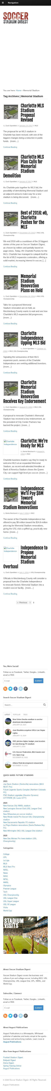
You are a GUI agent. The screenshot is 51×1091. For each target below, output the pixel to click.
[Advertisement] (25, 54)
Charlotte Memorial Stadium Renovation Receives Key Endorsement (24, 392)
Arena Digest (8, 1062)
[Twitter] (10, 688)
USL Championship (20, 351)
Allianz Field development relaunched (28, 763)
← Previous (22, 602)
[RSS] (5, 688)
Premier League (9, 888)
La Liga (6, 860)
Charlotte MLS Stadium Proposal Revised (32, 113)
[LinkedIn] (21, 688)
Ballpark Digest (9, 1060)
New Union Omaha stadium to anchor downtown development (27, 720)
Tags (25, 714)
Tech (5, 891)
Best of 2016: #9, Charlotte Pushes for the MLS (34, 220)
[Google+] (26, 688)
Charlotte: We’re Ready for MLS (34, 443)
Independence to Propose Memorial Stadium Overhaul (25, 557)
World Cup (7, 910)
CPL (5, 857)
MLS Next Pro (9, 866)
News (5, 872)
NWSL (5, 882)
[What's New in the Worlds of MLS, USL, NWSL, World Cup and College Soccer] (15, 23)
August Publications (12, 1041)
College (6, 854)
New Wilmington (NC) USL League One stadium (22, 830)
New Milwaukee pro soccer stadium (17, 814)
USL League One (10, 898)
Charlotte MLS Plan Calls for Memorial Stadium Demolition (23, 166)
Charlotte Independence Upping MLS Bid (33, 338)
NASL (5, 869)
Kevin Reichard (29, 451)
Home (18, 90)
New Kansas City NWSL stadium (16, 805)
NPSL (5, 879)
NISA (5, 876)
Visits (5, 907)
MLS (36, 126)
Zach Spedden (11, 126)
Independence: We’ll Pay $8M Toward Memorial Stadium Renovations (23, 498)
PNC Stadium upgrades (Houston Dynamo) (20, 795)
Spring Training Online (12, 1065)
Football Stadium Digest (13, 1057)
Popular (16, 714)
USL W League (9, 904)
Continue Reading (10, 147)
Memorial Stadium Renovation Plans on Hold (32, 283)
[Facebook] (15, 688)
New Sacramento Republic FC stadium (19, 822)
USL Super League (11, 901)
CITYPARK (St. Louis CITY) (14, 797)
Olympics (7, 885)
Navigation (13, 3)
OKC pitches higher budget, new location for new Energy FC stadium (29, 742)
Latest (7, 714)
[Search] (44, 704)
